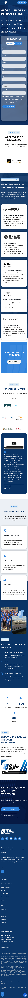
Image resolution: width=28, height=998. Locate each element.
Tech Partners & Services (7, 884)
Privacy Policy (12, 987)
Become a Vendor (5, 947)
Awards (3, 890)
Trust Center (4, 987)
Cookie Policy (20, 987)
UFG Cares (3, 919)
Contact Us (3, 926)
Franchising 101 (5, 893)
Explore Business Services (9, 815)
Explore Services (13, 361)
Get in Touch (20, 2)
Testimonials (4, 922)
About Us (3, 909)
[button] (26, 161)
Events (2, 900)
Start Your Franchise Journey (9, 809)
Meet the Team (5, 913)
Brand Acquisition (5, 887)
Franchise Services (5, 897)
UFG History (4, 916)
